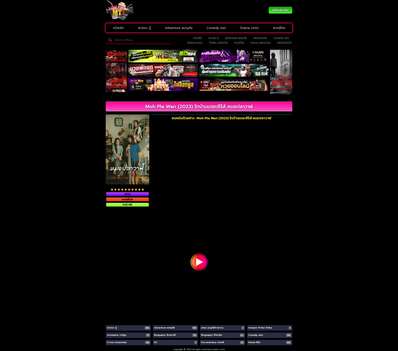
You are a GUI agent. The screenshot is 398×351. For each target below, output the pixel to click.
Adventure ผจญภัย (178, 28)
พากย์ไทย (279, 28)
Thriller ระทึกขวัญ (218, 42)
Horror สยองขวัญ (261, 42)
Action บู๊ (144, 28)
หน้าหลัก (118, 28)
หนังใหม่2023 (284, 42)
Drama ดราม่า (249, 28)
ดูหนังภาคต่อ (260, 38)
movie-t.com (218, 349)
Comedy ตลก (216, 28)
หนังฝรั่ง (197, 38)
